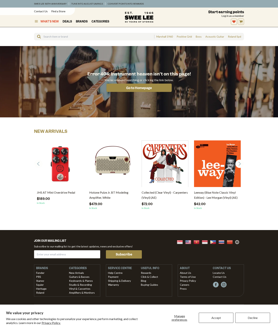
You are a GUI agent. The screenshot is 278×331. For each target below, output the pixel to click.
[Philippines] (214, 241)
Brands (82, 21)
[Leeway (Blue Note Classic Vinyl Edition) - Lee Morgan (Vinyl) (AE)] (217, 165)
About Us (185, 272)
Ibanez (40, 280)
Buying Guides (149, 284)
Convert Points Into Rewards (126, 3)
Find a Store (58, 11)
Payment (113, 276)
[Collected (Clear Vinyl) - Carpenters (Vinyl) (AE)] (165, 165)
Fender (40, 272)
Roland (40, 292)
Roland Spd (234, 36)
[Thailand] (222, 241)
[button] (239, 164)
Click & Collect (149, 276)
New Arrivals (76, 272)
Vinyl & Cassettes (79, 288)
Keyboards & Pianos (81, 280)
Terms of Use (188, 276)
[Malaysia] (189, 241)
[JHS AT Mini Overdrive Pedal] (60, 165)
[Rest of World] (238, 241)
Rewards (146, 272)
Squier (40, 284)
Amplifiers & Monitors (82, 292)
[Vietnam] (197, 241)
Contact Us (41, 11)
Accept (216, 317)
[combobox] (94, 36)
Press (183, 288)
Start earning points (226, 12)
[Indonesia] (206, 241)
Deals (67, 21)
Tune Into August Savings (87, 3)
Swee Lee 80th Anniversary (50, 3)
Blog (143, 280)
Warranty (113, 284)
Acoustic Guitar (214, 36)
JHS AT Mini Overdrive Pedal (56, 192)
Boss (199, 36)
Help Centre (115, 272)
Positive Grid (184, 36)
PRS (38, 276)
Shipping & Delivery (119, 280)
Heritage (41, 288)
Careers (184, 284)
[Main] (139, 17)
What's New (49, 21)
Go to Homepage (139, 88)
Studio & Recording (80, 284)
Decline (253, 317)
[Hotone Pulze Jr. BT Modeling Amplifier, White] (112, 165)
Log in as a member (233, 15)
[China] (231, 241)
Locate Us (219, 272)
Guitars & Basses (79, 276)
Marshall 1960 (164, 36)
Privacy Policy (188, 280)
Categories (100, 21)
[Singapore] (181, 241)
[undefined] (37, 36)
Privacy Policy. (51, 323)
